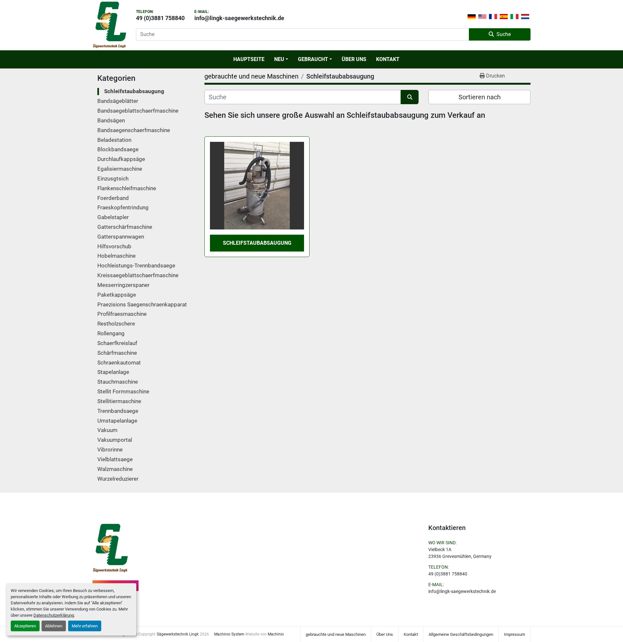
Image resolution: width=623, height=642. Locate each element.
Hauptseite (248, 59)
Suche (503, 34)
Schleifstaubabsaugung (257, 243)
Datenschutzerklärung (53, 615)
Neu (279, 59)
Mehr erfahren (85, 625)
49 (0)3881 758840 (160, 18)
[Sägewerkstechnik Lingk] (110, 547)
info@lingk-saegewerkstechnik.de (239, 18)
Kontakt (387, 59)
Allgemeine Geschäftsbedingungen (461, 634)
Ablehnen (53, 625)
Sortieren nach (479, 97)
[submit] (410, 97)
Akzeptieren (25, 625)
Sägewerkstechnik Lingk (178, 634)
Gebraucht (313, 59)
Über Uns (354, 59)
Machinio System (229, 634)
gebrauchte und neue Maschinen (336, 634)
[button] (281, 59)
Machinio (276, 634)
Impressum (514, 634)
